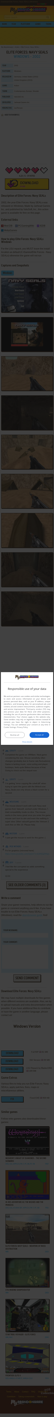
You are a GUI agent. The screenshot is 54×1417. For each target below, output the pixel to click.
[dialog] (27, 708)
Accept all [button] (39, 734)
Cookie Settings (10, 727)
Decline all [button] (14, 735)
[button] (27, 741)
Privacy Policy (22, 727)
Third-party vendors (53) (36, 709)
